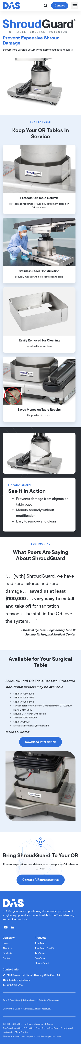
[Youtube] (6, 927)
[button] (74, 5)
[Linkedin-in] (12, 927)
